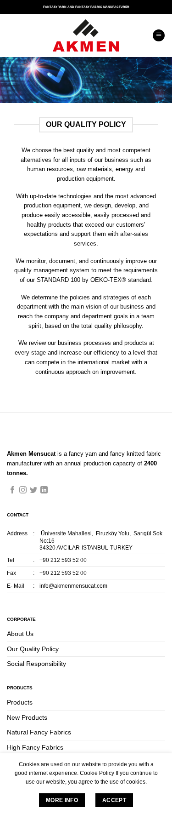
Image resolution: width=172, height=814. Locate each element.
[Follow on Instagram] (23, 490)
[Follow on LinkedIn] (44, 490)
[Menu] (159, 35)
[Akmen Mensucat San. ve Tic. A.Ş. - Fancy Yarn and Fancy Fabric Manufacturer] (86, 35)
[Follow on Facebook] (12, 490)
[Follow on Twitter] (33, 490)
